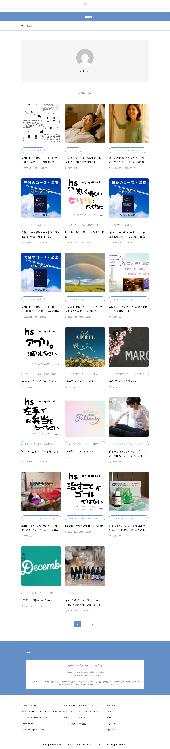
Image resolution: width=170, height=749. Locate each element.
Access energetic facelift (32, 729)
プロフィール (111, 705)
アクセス (73, 150)
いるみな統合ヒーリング (31, 705)
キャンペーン (137, 150)
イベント (125, 150)
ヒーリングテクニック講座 (75, 723)
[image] (41, 125)
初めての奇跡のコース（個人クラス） (79, 705)
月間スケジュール (100, 373)
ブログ (109, 717)
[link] (92, 624)
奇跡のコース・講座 (33, 150)
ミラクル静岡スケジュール (80, 373)
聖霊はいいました (94, 224)
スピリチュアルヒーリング (123, 444)
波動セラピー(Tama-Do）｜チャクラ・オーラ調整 (42, 711)
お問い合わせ (111, 729)
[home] (22, 25)
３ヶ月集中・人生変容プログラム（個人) (81, 711)
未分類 (46, 373)
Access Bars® (27, 723)
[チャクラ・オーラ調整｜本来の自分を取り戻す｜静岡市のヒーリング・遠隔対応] (85, 4)
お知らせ (100, 299)
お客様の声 (111, 723)
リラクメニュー (143, 444)
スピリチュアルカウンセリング (34, 717)
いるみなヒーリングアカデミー (81, 299)
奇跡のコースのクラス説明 (75, 717)
